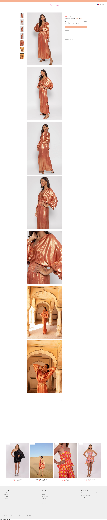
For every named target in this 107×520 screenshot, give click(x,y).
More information (70, 44)
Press (5, 502)
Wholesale (6, 496)
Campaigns (6, 498)
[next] (103, 460)
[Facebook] (81, 497)
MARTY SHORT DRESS (17, 479)
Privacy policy (44, 503)
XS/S (66, 23)
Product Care (44, 498)
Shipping (43, 494)
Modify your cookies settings (5, 519)
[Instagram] (84, 497)
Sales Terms (44, 500)
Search (94, 4)
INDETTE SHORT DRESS (41, 479)
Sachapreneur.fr (14, 515)
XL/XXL (77, 23)
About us (6, 492)
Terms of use (44, 502)
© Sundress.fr (7, 514)
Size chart (85, 21)
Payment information (45, 505)
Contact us (6, 494)
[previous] (3, 460)
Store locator (6, 500)
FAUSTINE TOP (65, 479)
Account (90, 4)
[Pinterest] (86, 497)
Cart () (102, 4)
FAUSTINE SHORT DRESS (89, 479)
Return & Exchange (45, 496)
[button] (76, 31)
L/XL (73, 23)
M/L (69, 23)
